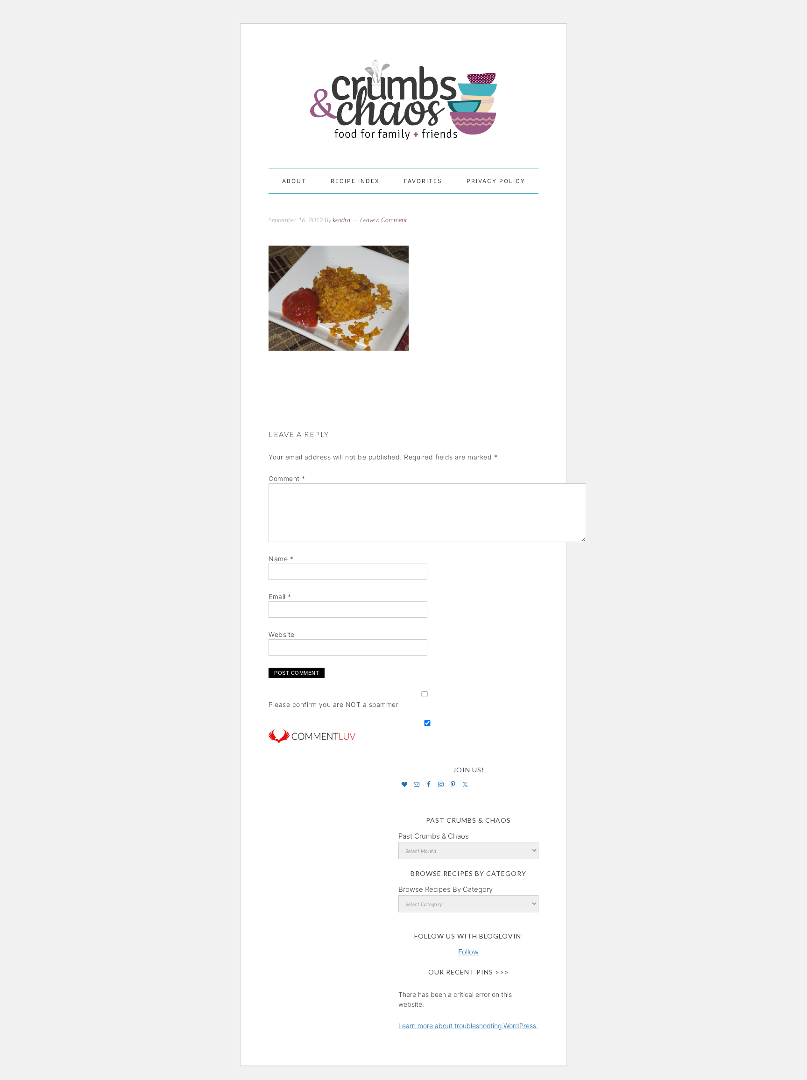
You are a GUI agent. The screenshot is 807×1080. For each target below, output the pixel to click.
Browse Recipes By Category (445, 889)
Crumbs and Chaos (403, 90)
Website (282, 634)
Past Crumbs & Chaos (433, 836)
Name (281, 559)
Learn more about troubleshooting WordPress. (468, 1026)
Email (280, 596)
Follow (468, 951)
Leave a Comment (383, 220)
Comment (287, 478)
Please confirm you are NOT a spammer (333, 704)
